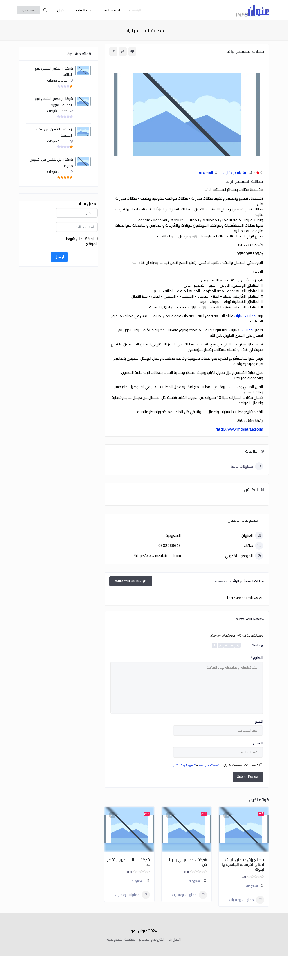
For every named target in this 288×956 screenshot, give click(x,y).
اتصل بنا (175, 939)
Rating (257, 645)
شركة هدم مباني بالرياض (188, 862)
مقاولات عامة (242, 466)
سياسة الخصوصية (210, 765)
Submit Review (248, 776)
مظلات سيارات (245, 315)
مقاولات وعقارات (235, 172)
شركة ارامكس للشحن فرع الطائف (54, 71)
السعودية (206, 172)
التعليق (257, 658)
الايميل (258, 743)
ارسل (59, 257)
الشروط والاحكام (184, 765)
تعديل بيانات (87, 204)
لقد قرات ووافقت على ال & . (215, 765)
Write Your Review (128, 581)
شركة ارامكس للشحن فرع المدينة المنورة (54, 101)
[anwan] (253, 10)
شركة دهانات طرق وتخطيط (128, 862)
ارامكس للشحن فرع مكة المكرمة (54, 132)
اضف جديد (29, 10)
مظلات (247, 330)
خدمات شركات (57, 80)
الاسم (259, 721)
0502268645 (169, 545)
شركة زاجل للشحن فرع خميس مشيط (51, 162)
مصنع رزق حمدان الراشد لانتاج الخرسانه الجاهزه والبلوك (243, 864)
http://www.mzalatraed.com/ (239, 429)
